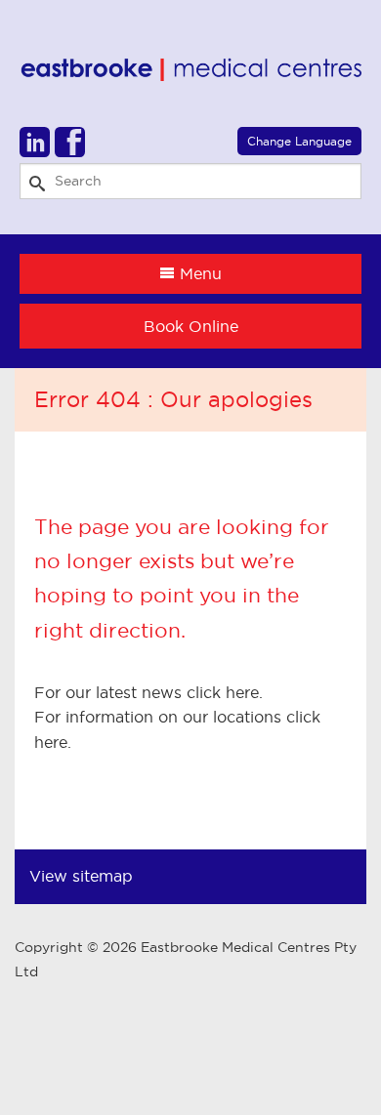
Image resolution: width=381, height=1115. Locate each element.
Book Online (191, 326)
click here (223, 692)
